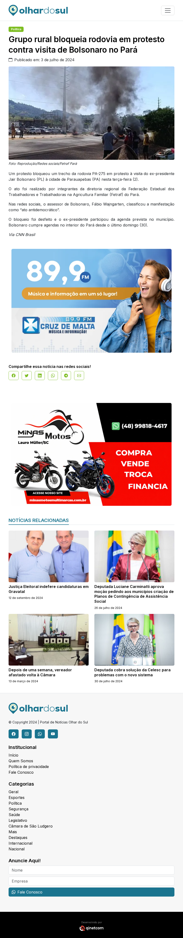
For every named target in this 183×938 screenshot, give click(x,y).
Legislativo (18, 820)
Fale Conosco (21, 772)
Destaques (18, 837)
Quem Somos (21, 760)
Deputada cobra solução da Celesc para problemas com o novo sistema (132, 672)
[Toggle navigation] (167, 10)
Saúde (14, 814)
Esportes (17, 797)
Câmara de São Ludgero (31, 826)
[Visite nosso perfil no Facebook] (14, 733)
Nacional (17, 849)
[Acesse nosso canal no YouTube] (53, 733)
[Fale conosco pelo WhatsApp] (40, 733)
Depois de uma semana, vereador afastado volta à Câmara (40, 672)
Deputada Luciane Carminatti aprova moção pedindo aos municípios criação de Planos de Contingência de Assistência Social (134, 594)
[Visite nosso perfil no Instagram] (27, 733)
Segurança (18, 809)
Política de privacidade (29, 766)
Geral (13, 791)
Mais (13, 831)
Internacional (20, 843)
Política (16, 29)
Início (13, 755)
